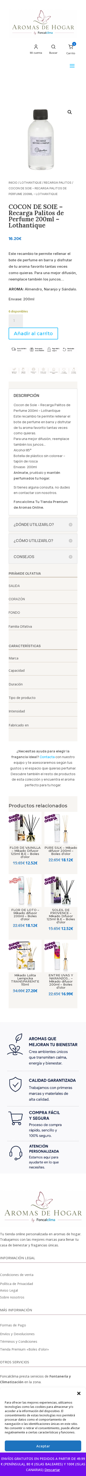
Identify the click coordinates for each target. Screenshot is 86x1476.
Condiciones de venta (16, 1274)
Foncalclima (24, 501)
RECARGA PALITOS (57, 182)
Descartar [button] (52, 1469)
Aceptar (43, 1446)
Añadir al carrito (33, 333)
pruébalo (36, 472)
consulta (46, 487)
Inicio (13, 182)
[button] (78, 1393)
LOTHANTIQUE (31, 182)
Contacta (47, 757)
